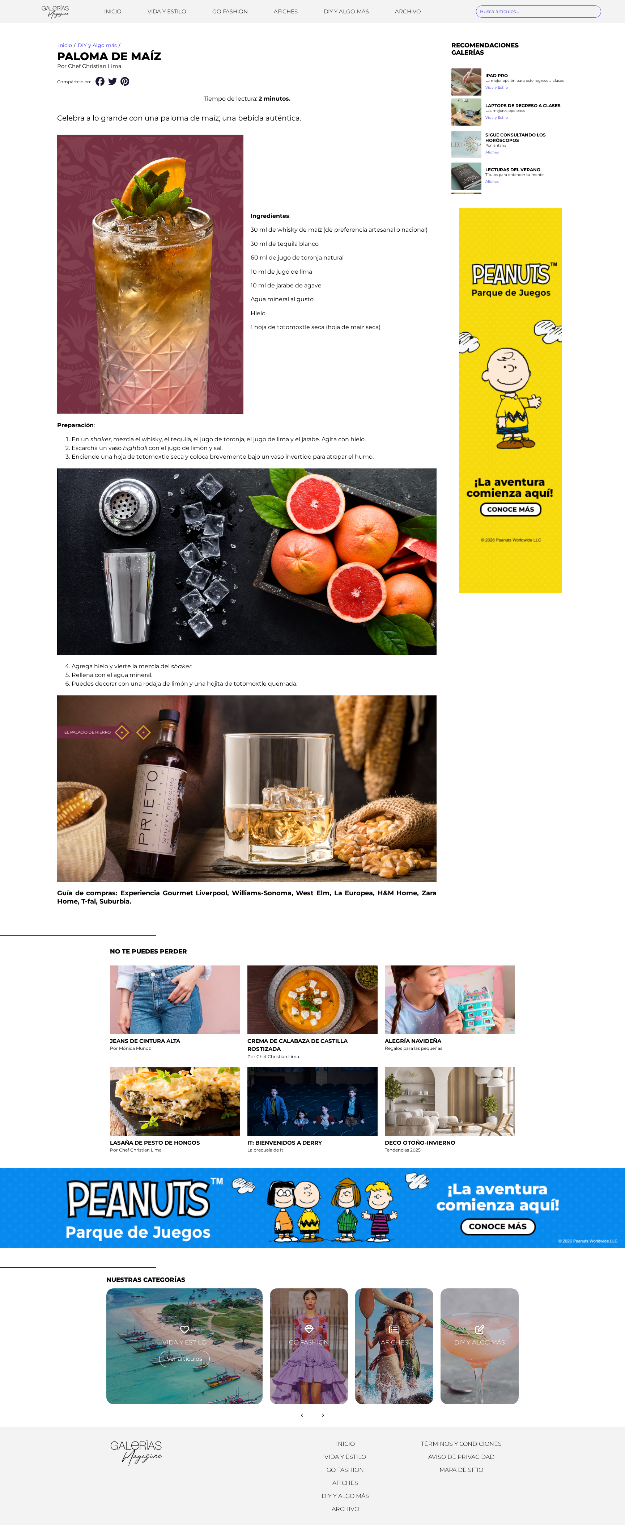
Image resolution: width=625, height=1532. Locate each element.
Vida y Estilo (167, 11)
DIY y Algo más (346, 11)
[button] (100, 81)
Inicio (113, 11)
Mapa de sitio (461, 1469)
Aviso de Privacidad (461, 1456)
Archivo (408, 11)
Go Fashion (230, 11)
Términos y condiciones (461, 1443)
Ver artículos (184, 1358)
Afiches (286, 11)
